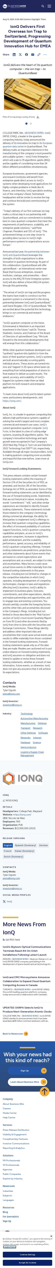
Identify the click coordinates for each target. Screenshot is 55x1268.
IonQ (9, 901)
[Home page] (14, 6)
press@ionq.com (11, 693)
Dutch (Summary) (13, 856)
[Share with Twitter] (20, 54)
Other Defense (28, 732)
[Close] (51, 1236)
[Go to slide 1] (26, 124)
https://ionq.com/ (12, 400)
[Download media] (37, 117)
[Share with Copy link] (39, 54)
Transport (25, 728)
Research (37, 728)
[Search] (43, 6)
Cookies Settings (27, 1254)
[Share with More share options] (45, 54)
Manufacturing (28, 723)
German (43, 845)
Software (43, 732)
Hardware (25, 742)
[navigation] (49, 6)
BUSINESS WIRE (34, 132)
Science (37, 742)
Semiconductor (28, 747)
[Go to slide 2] (31, 124)
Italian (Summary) (24, 851)
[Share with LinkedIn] (14, 54)
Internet (37, 737)
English (8, 845)
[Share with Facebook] (26, 54)
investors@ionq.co (12, 704)
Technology (27, 713)
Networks (26, 737)
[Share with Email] (32, 54)
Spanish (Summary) (25, 845)
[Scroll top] (44, 1091)
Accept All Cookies (27, 1262)
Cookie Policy (10, 1247)
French (7, 851)
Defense (42, 723)
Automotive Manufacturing (34, 718)
